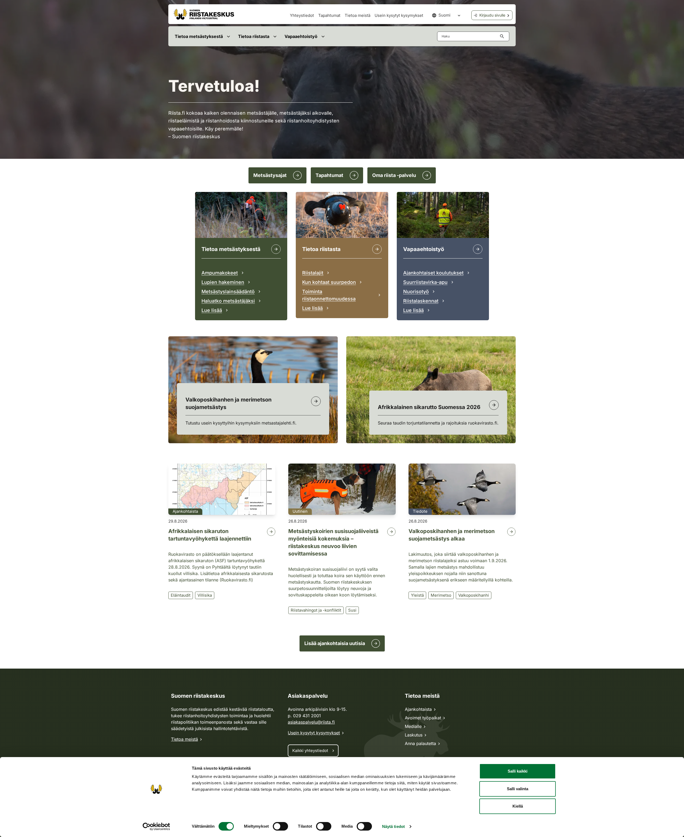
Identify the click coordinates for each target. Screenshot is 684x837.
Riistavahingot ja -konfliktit (316, 610)
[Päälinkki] (478, 249)
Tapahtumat (329, 15)
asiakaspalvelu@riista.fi (311, 722)
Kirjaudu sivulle (492, 15)
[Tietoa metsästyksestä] (276, 249)
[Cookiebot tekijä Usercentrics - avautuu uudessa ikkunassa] (156, 827)
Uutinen (300, 511)
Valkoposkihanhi (473, 595)
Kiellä (517, 806)
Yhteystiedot (302, 15)
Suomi (444, 15)
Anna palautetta (420, 743)
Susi (352, 610)
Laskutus (413, 735)
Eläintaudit (181, 595)
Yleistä (417, 595)
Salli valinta (517, 788)
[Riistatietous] (377, 249)
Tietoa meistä (357, 15)
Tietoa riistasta (253, 36)
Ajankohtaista (185, 511)
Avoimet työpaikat (423, 717)
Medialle (413, 726)
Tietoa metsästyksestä (199, 36)
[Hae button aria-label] (503, 36)
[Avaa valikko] (228, 36)
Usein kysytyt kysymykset (399, 15)
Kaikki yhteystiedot (310, 750)
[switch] (280, 826)
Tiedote (420, 511)
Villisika (204, 595)
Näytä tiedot (393, 826)
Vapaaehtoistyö (301, 36)
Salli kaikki (517, 771)
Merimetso (441, 595)
